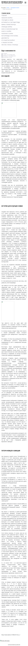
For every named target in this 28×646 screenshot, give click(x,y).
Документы (5, 38)
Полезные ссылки (7, 33)
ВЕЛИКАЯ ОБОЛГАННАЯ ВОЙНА (12, 2)
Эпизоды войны (6, 26)
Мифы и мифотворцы (8, 24)
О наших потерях (7, 42)
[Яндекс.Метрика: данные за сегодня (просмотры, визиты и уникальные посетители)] (4, 641)
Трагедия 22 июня (7, 20)
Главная (4, 15)
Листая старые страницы (9, 44)
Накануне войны (6, 17)
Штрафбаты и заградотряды (10, 22)
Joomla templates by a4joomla (14, 644)
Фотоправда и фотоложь (9, 35)
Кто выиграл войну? (8, 40)
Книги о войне (6, 31)
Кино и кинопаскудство (9, 29)
